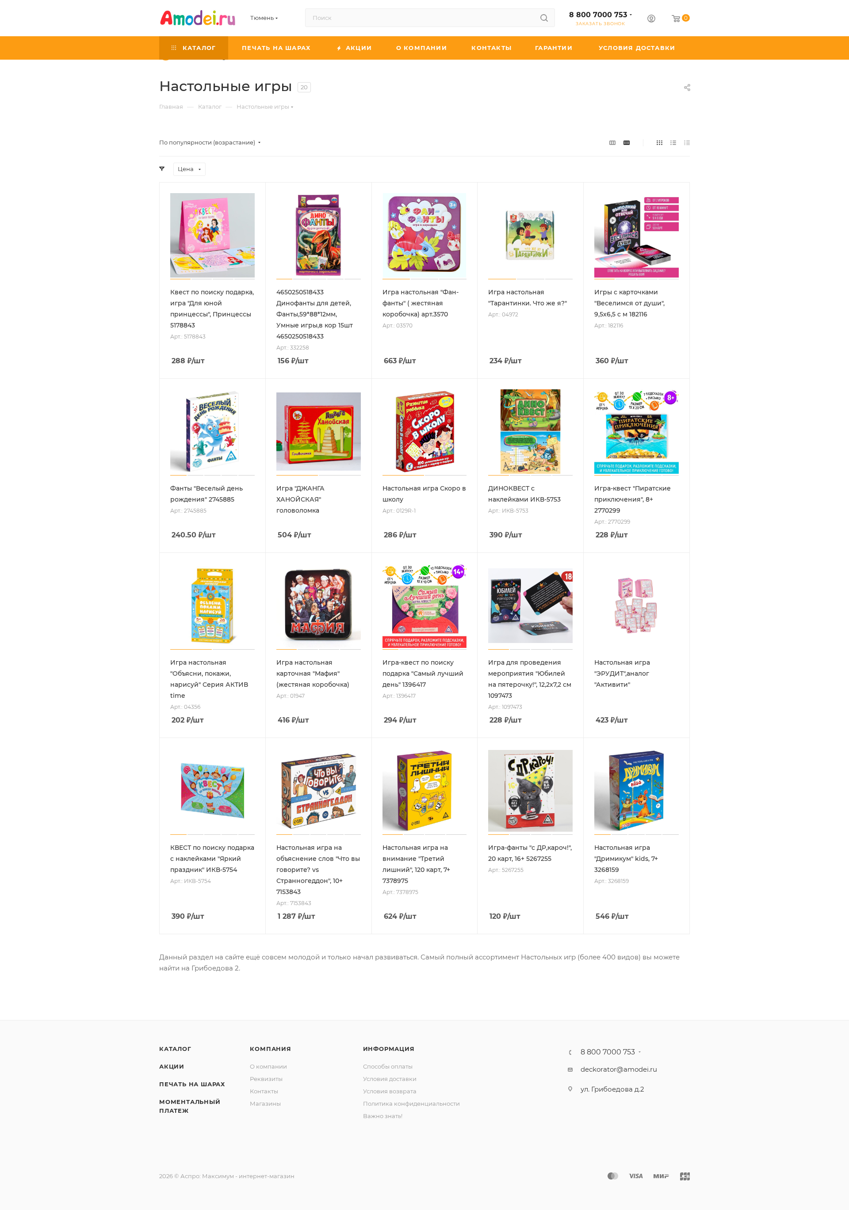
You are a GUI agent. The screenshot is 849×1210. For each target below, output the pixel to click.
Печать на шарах (192, 1084)
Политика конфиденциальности (411, 1103)
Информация (389, 1048)
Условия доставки (390, 1078)
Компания (270, 1048)
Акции (171, 1066)
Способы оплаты (388, 1066)
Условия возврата (390, 1091)
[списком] (673, 142)
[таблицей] (687, 142)
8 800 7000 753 (598, 15)
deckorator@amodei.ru (619, 1069)
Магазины (265, 1103)
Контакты (264, 1091)
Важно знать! (382, 1115)
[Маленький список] (612, 142)
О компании (268, 1066)
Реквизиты (266, 1078)
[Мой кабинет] (651, 19)
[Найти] (544, 17)
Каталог (175, 1048)
